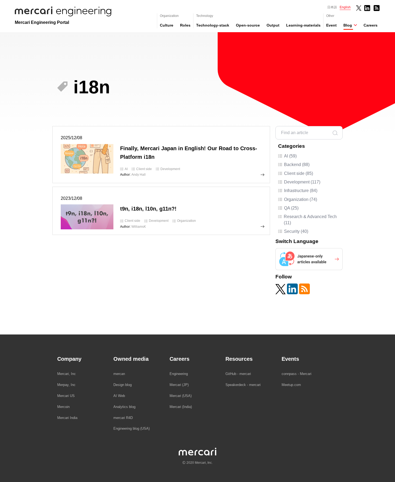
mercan (119, 374)
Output (273, 25)
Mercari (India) (181, 407)
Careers (371, 25)
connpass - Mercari (296, 374)
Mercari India (67, 418)
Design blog (122, 385)
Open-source (248, 25)
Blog (347, 25)
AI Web (119, 396)
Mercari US (66, 396)
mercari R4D (123, 418)
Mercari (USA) (181, 396)
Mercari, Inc (66, 374)
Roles (185, 25)
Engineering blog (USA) (131, 428)
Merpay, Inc (66, 385)
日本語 (332, 7)
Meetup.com (291, 385)
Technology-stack (212, 25)
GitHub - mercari (238, 374)
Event (331, 25)
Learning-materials (303, 25)
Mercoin (63, 407)
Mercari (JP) (179, 385)
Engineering (179, 374)
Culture (166, 25)
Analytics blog (124, 407)
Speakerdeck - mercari (243, 385)
